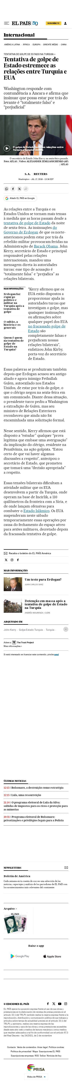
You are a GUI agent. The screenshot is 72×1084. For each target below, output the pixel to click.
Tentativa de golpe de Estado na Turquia (29, 54)
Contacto (11, 1047)
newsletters (12, 867)
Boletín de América (17, 876)
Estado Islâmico (36, 511)
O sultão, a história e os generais (12, 325)
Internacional (19, 35)
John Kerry (10, 629)
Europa (36, 44)
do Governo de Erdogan (30, 229)
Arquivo (9, 909)
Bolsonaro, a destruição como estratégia (37, 787)
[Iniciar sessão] (65, 23)
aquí (56, 654)
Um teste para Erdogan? (43, 579)
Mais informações (12, 646)
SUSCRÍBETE (53, 23)
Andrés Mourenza (34, 613)
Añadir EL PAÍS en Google (22, 198)
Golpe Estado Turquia (31, 629)
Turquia (50, 629)
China (64, 44)
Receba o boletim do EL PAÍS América (30, 553)
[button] (36, 135)
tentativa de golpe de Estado (27, 223)
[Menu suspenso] (7, 23)
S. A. (27, 174)
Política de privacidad (21, 1051)
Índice (43, 1056)
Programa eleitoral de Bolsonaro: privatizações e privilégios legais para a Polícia (34, 818)
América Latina (12, 44)
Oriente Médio (50, 44)
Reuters (40, 174)
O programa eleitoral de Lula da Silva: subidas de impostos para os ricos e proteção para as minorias (36, 806)
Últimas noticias (15, 781)
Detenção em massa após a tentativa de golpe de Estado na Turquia (46, 604)
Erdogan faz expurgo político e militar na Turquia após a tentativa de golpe (14, 303)
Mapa (35, 1051)
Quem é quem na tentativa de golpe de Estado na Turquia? (14, 344)
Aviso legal (42, 1047)
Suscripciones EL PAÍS (49, 1051)
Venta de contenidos (26, 1047)
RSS (37, 1056)
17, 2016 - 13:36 (42, 179)
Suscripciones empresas (22, 1056)
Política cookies (56, 1047)
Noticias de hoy (54, 1056)
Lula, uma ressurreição (26, 795)
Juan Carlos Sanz (34, 584)
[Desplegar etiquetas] (65, 629)
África (26, 44)
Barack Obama (46, 246)
